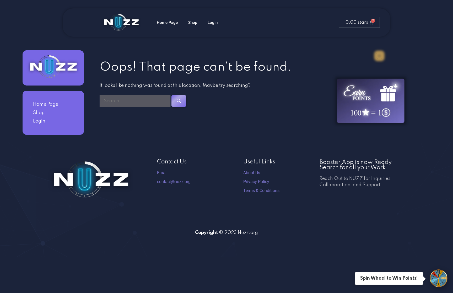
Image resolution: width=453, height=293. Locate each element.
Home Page (167, 22)
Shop (192, 22)
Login (213, 22)
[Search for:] (135, 101)
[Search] (178, 101)
